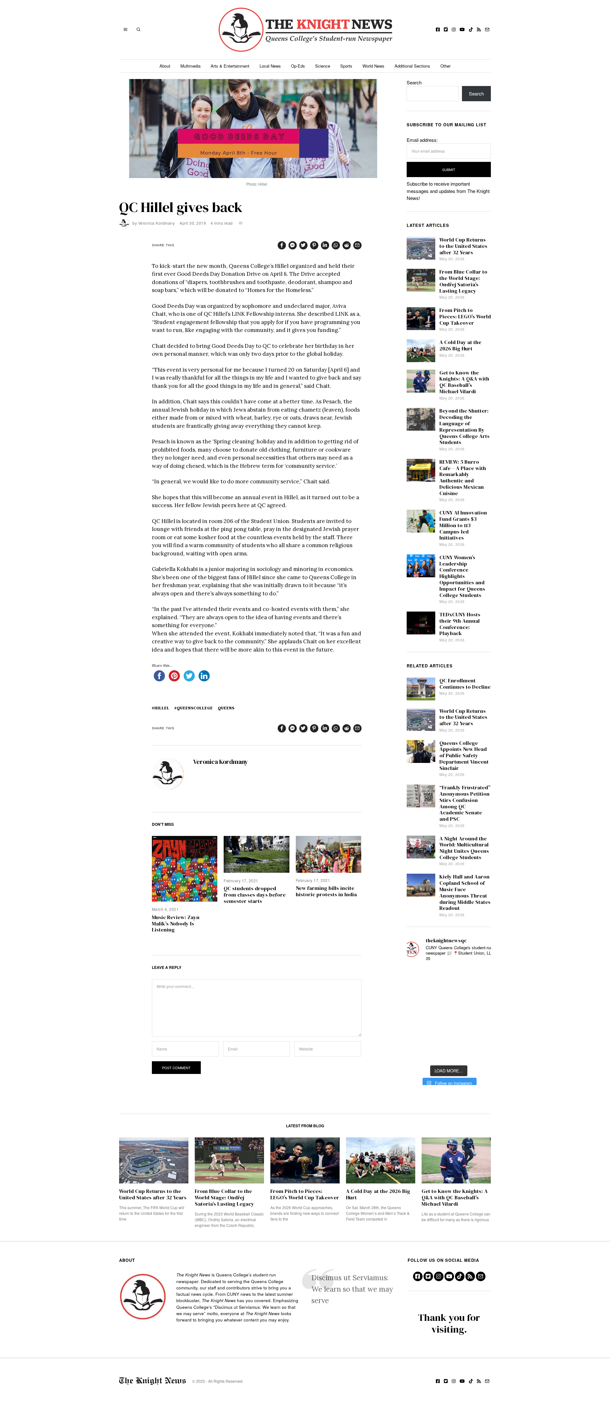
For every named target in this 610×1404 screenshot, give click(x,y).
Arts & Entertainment (230, 66)
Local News (270, 66)
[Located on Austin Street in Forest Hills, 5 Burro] (417, 995)
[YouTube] (462, 29)
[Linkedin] (325, 245)
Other (445, 66)
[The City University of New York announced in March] (480, 995)
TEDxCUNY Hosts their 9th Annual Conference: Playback (459, 624)
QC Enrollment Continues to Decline (465, 684)
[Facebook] (437, 29)
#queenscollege (193, 708)
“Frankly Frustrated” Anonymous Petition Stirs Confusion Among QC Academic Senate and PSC (465, 803)
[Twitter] (445, 29)
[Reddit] (346, 245)
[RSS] (478, 29)
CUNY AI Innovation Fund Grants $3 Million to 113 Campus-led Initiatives (463, 525)
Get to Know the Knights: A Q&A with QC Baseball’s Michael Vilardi (464, 382)
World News (373, 66)
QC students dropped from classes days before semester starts (255, 895)
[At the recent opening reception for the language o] (480, 1014)
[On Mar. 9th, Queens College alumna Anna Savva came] (417, 1033)
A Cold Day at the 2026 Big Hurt (460, 345)
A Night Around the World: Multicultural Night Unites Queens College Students (464, 848)
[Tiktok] (470, 29)
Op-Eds (298, 66)
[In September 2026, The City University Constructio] (480, 1033)
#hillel (160, 708)
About (164, 66)
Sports (346, 66)
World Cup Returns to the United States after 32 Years (463, 246)
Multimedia (190, 66)
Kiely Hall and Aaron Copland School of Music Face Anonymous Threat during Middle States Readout (465, 892)
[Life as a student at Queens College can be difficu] (449, 1033)
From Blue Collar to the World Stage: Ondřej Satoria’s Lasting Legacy (463, 281)
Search (414, 82)
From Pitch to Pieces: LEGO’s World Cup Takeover (465, 317)
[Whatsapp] (336, 245)
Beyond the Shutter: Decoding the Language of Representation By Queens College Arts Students (464, 426)
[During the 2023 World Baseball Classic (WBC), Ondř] (480, 976)
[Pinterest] (314, 245)
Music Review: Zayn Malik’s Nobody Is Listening (176, 924)
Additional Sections (412, 66)
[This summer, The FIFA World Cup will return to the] (417, 976)
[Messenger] (292, 245)
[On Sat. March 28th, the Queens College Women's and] (449, 995)
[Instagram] (453, 29)
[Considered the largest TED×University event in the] (417, 1014)
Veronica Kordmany (156, 223)
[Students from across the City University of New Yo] (449, 1014)
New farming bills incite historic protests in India (326, 891)
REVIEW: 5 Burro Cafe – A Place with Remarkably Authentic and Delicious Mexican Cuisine (462, 477)
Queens (226, 708)
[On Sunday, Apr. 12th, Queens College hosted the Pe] (449, 1052)
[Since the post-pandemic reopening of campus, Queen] (417, 1052)
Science (322, 66)
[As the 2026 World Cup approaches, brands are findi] (449, 976)
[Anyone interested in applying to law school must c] (480, 1052)
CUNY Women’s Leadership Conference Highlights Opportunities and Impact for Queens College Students (462, 576)
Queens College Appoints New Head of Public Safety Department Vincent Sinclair (464, 755)
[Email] (487, 29)
